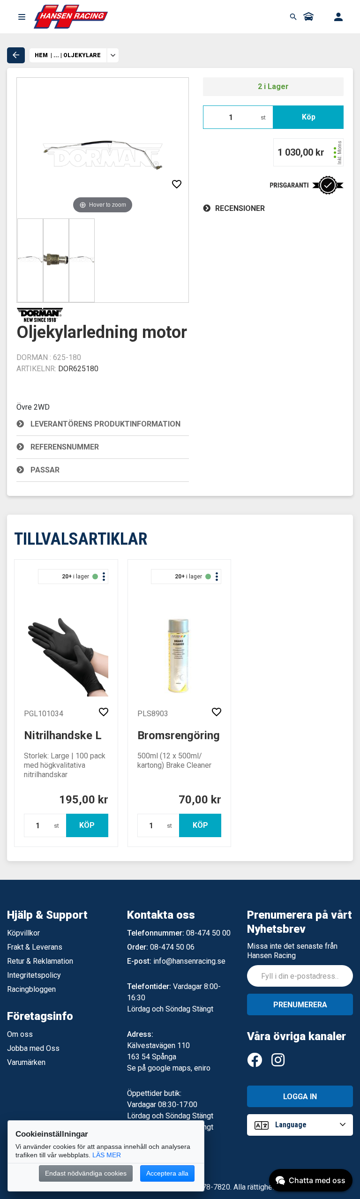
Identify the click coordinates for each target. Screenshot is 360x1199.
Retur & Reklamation (40, 961)
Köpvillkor (23, 933)
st (263, 117)
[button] (21, 16)
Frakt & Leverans (34, 947)
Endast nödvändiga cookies (86, 1173)
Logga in (300, 1096)
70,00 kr (200, 799)
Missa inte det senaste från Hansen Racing (292, 951)
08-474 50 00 (208, 933)
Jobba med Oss (33, 1048)
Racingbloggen (31, 989)
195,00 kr (83, 799)
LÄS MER (106, 1155)
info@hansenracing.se (189, 961)
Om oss (20, 1034)
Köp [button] (308, 116)
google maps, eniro (179, 1068)
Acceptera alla (167, 1173)
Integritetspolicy (34, 975)
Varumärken (26, 1062)
